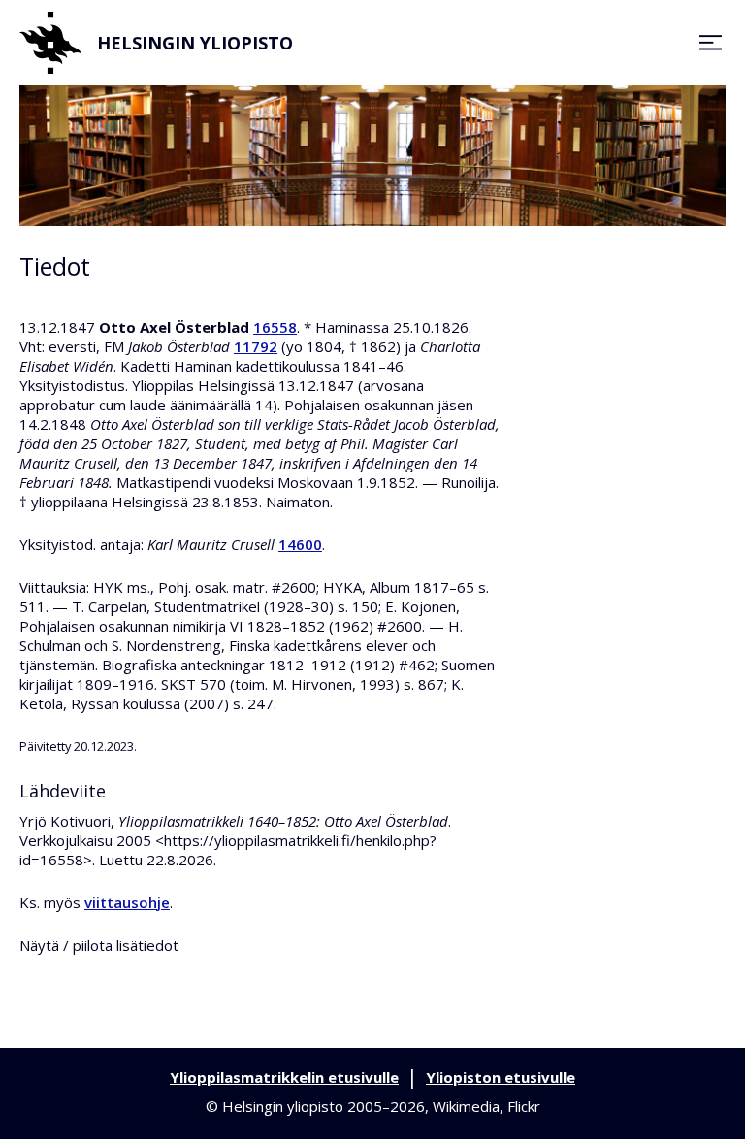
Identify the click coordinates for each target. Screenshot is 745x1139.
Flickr (523, 1106)
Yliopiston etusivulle (500, 1077)
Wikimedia (466, 1106)
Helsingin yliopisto (195, 42)
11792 (255, 346)
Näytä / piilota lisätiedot (98, 945)
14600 (300, 544)
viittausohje (127, 902)
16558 (275, 327)
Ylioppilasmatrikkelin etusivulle (284, 1077)
